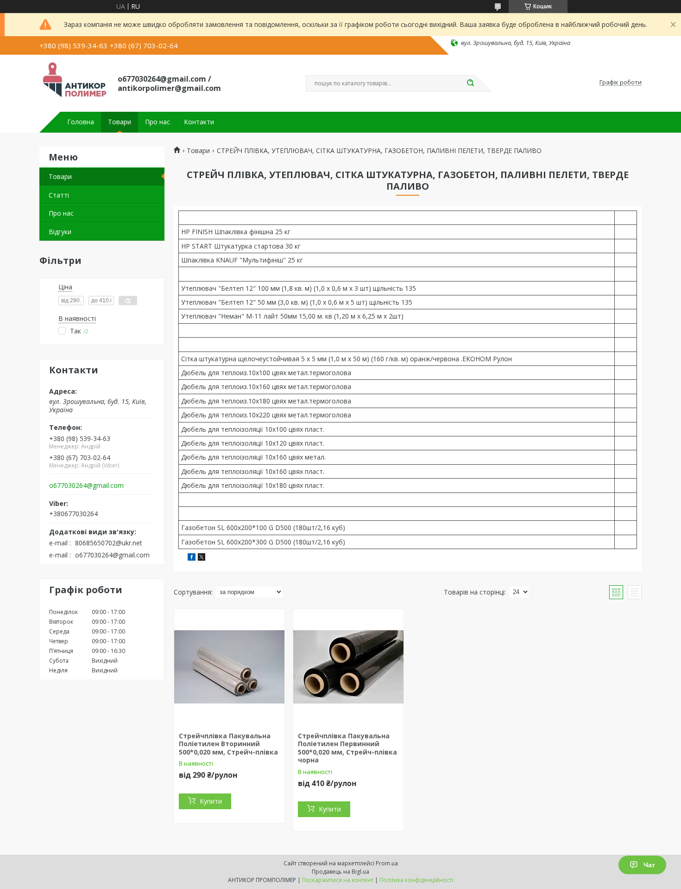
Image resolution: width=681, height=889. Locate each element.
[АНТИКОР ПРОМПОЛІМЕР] (74, 82)
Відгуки (60, 231)
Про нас (157, 122)
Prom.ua (387, 863)
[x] (201, 558)
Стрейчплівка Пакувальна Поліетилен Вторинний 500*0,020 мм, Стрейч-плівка (228, 743)
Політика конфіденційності (416, 880)
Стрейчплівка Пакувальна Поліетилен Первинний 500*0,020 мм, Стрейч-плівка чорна (347, 748)
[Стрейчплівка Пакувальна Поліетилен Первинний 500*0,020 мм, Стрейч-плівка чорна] (348, 667)
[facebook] (191, 558)
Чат (649, 865)
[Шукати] (470, 83)
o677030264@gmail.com (86, 485)
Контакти (199, 122)
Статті (59, 195)
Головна (80, 122)
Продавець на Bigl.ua (340, 872)
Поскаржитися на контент (337, 880)
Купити (211, 801)
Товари (119, 122)
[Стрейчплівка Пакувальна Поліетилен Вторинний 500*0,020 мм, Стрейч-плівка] (229, 667)
